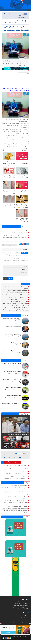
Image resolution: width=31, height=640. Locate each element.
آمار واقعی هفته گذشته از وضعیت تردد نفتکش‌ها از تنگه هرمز (12, 319)
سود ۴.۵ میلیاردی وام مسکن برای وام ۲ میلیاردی (20, 603)
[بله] (20, 458)
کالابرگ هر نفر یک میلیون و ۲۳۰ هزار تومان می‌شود (20, 608)
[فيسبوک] (25, 244)
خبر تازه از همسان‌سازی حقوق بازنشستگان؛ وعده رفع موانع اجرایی (13, 396)
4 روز (23, 489)
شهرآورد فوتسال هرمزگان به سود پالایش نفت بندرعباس (18, 491)
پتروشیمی (8, 462)
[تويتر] (20, 244)
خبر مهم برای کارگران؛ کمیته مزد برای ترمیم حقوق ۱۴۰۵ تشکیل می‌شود (12, 372)
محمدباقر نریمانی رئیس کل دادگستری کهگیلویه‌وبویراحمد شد (17, 299)
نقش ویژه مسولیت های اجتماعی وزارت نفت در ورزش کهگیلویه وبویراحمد (15, 502)
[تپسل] (3, 67)
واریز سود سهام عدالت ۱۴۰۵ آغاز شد (22, 602)
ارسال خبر (26, 618)
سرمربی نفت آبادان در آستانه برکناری (21, 485)
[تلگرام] (27, 244)
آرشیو (23, 599)
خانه (25, 14)
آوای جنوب (26, 615)
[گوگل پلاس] (22, 244)
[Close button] (30, 623)
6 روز (6, 491)
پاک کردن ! (5, 278)
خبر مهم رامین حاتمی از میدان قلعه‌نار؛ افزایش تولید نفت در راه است (16, 476)
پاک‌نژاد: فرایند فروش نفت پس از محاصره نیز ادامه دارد (17, 240)
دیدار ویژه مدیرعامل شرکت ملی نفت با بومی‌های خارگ (18, 434)
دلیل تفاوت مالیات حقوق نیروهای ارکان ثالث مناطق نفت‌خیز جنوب (16, 307)
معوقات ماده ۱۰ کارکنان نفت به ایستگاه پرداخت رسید (18, 297)
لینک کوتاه (18, 245)
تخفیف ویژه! (8, 633)
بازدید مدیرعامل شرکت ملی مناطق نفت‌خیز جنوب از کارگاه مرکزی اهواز (15, 235)
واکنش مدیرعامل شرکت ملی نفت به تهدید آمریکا (12, 343)
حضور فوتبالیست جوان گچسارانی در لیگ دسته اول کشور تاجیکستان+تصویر (15, 28)
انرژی (16, 462)
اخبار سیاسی (25, 316)
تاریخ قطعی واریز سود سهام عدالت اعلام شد (20, 605)
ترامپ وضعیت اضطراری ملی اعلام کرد (12, 326)
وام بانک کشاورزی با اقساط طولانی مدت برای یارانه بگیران (18, 607)
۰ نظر (27, 21)
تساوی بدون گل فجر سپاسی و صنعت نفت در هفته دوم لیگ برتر (17, 493)
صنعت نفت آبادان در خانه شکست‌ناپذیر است (20, 506)
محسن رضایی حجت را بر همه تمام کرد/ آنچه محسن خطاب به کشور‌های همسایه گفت (11, 381)
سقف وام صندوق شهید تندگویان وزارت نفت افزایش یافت (17, 292)
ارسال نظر (10, 278)
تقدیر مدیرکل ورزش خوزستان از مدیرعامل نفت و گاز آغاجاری (17, 508)
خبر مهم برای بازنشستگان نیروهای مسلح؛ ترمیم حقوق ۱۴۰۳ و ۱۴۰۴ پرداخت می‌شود (12, 389)
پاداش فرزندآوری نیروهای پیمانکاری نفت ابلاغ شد (19, 301)
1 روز (13, 485)
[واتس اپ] (9, 458)
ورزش (27, 483)
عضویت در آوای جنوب (24, 617)
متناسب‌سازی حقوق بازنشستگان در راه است (19, 232)
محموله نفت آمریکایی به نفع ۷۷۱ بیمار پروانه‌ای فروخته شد (12, 351)
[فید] (4, 454)
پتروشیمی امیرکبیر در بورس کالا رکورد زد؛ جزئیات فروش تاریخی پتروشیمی (15, 237)
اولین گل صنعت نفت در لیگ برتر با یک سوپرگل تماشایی (18, 500)
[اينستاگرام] (4, 458)
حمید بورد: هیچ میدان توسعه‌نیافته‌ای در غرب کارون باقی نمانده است (16, 473)
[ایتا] (14, 458)
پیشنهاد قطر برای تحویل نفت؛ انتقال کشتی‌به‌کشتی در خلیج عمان (12, 335)
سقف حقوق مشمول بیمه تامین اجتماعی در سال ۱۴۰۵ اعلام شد (11, 364)
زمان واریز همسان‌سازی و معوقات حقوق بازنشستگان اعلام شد (11, 404)
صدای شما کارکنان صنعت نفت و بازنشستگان (20, 622)
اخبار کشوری (25, 361)
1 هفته (25, 494)
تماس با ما (26, 620)
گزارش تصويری (24, 414)
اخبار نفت (25, 462)
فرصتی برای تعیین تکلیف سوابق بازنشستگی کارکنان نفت (18, 290)
